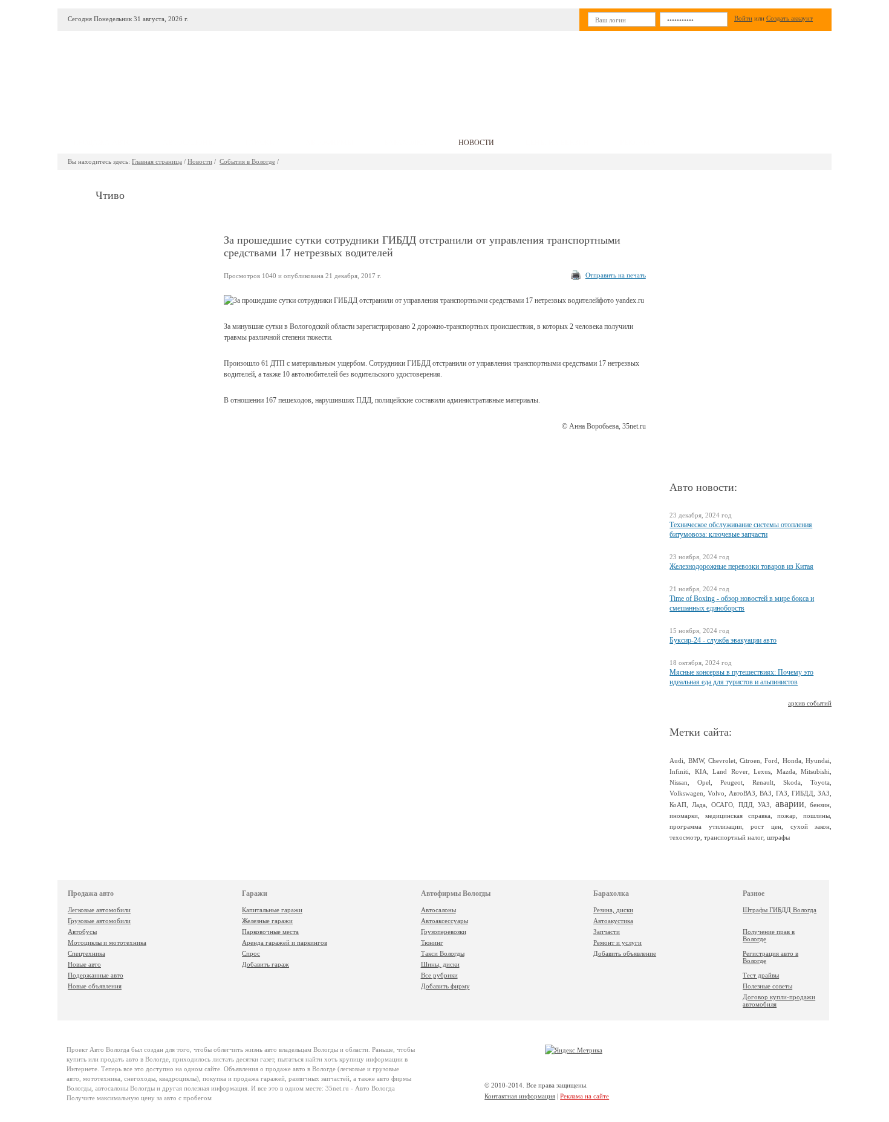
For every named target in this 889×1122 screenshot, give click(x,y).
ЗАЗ (824, 793)
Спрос (251, 953)
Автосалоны (438, 909)
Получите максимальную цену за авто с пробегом (139, 1097)
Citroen (750, 760)
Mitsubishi (815, 771)
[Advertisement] (534, 76)
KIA (701, 771)
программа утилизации (705, 826)
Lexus (762, 771)
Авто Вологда (109, 1049)
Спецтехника (86, 953)
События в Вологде (247, 161)
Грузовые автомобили (99, 920)
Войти (743, 18)
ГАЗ (781, 793)
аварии (789, 804)
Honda (792, 760)
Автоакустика (613, 920)
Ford (771, 760)
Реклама (638, 142)
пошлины (816, 815)
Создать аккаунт (789, 18)
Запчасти (606, 931)
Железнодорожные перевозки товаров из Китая (741, 566)
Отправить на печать (615, 275)
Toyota (820, 782)
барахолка (405, 142)
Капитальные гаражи (272, 909)
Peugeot (731, 782)
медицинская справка (737, 815)
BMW (696, 760)
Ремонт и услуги (617, 942)
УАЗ (764, 804)
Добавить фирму (445, 986)
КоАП (677, 804)
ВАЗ (766, 793)
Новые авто (84, 964)
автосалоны (188, 142)
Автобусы (82, 931)
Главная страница (157, 161)
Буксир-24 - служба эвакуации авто (723, 640)
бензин (820, 804)
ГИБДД (802, 793)
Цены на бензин (557, 142)
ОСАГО (722, 804)
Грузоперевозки (443, 931)
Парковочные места (270, 931)
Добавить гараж (265, 964)
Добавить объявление (624, 953)
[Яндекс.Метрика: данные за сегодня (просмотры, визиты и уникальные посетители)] (573, 1050)
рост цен (766, 826)
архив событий (810, 703)
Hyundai (818, 760)
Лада (699, 804)
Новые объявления (95, 986)
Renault (762, 782)
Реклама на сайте (584, 1096)
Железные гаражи (267, 920)
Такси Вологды (442, 953)
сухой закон (810, 826)
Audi (676, 760)
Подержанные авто (95, 975)
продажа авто (102, 142)
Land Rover (729, 771)
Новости (199, 161)
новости (476, 142)
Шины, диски (440, 964)
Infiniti (679, 771)
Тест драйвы (761, 975)
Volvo (716, 793)
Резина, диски (613, 909)
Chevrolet (721, 760)
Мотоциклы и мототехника (107, 942)
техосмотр (684, 837)
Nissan (678, 782)
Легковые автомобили (99, 909)
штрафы (778, 837)
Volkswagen (686, 793)
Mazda (786, 771)
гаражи (260, 142)
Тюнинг (432, 942)
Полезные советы (767, 986)
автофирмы (329, 142)
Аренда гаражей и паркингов (284, 942)
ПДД (745, 804)
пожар (786, 815)
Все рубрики (439, 975)
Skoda (792, 782)
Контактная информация (519, 1096)
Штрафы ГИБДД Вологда (779, 909)
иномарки (683, 815)
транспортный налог (733, 837)
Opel (704, 782)
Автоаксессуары (444, 920)
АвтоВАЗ (742, 793)
